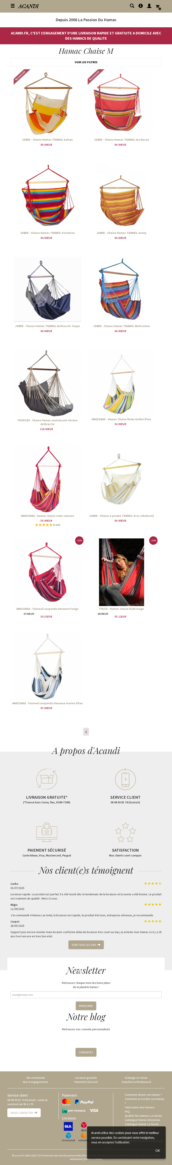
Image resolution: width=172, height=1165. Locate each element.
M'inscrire (86, 1006)
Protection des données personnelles (62, 1155)
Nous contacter (22, 1113)
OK (157, 1150)
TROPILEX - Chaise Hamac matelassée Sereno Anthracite (47, 422)
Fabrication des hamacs (140, 1107)
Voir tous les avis (85, 945)
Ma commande (36, 1078)
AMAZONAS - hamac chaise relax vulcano (47, 516)
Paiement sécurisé (86, 1082)
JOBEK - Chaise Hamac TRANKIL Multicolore (121, 326)
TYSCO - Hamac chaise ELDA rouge (121, 609)
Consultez (86, 1052)
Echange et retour (136, 1078)
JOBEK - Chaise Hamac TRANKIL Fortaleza (47, 233)
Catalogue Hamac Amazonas (142, 1120)
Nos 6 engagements (35, 1082)
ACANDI (29, 5)
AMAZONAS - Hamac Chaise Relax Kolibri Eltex (121, 419)
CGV (39, 1155)
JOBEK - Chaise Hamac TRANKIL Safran (47, 139)
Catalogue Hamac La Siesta (142, 1124)
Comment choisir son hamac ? (143, 1095)
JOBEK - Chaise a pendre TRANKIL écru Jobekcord (121, 516)
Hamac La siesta (93, 1159)
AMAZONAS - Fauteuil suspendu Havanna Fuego (47, 609)
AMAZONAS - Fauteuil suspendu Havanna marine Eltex (47, 703)
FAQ (127, 1111)
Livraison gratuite (86, 1078)
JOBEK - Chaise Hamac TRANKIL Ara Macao (121, 139)
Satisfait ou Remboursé (136, 1082)
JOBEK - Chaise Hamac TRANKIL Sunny (121, 233)
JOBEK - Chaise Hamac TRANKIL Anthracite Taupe (47, 326)
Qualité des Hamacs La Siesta (143, 1116)
